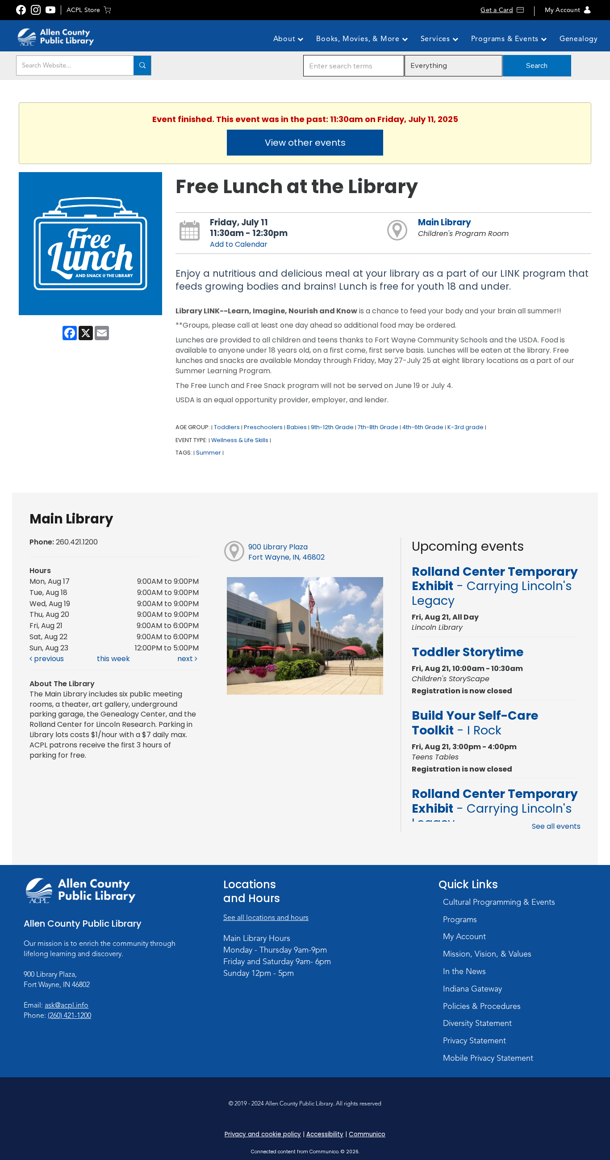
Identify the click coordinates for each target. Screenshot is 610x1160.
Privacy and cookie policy (263, 1134)
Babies (297, 427)
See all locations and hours (266, 917)
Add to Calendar (238, 244)
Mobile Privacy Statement (488, 1058)
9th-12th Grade (332, 427)
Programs (460, 919)
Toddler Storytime (467, 652)
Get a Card (496, 10)
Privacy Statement (474, 1041)
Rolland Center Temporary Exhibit (495, 586)
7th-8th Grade (378, 427)
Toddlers (227, 427)
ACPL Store (83, 10)
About (285, 38)
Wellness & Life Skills (239, 440)
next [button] (186, 659)
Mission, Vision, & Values (487, 954)
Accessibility (324, 1134)
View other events (305, 142)
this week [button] (113, 659)
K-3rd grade (465, 427)
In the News (464, 971)
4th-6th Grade (422, 427)
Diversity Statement (477, 1023)
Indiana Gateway (472, 989)
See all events (556, 826)
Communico (367, 1134)
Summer (208, 452)
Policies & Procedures (482, 1006)
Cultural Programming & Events (499, 902)
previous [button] (48, 659)
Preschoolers (263, 427)
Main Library (444, 222)
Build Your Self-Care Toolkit (475, 722)
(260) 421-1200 (69, 1015)
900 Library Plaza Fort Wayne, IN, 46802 (286, 552)
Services (436, 38)
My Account (562, 10)
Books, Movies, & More (359, 38)
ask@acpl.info (66, 1005)
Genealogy (579, 38)
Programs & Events (506, 38)
